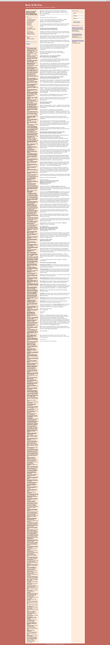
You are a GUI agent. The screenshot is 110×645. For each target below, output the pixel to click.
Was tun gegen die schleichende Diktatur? (32, 544)
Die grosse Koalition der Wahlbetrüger (31, 630)
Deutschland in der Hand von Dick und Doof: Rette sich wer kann (32, 451)
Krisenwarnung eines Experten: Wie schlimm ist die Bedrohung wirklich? (32, 510)
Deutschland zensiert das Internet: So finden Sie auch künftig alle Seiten (32, 565)
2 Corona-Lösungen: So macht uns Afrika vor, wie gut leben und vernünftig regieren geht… (32, 130)
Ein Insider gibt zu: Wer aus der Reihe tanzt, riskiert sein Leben (32, 503)
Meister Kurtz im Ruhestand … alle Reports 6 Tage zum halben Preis (32, 157)
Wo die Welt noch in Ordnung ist (32, 578)
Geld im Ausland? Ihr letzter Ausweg (31, 400)
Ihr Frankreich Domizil (30, 20)
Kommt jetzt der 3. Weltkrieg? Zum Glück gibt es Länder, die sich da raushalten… (32, 353)
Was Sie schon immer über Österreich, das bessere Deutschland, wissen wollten (31, 458)
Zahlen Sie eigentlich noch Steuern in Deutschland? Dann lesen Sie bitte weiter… (32, 248)
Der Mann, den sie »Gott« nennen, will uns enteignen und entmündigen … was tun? (32, 137)
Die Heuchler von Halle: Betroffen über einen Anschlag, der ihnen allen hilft (32, 199)
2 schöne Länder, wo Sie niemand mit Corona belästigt (32, 125)
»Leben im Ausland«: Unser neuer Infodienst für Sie (32, 615)
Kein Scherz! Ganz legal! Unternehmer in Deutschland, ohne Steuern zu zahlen (32, 325)
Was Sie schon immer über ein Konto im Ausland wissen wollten (32, 207)
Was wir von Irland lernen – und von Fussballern (32, 598)
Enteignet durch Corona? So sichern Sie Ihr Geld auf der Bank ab (32, 170)
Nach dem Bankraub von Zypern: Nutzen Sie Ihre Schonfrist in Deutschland (32, 439)
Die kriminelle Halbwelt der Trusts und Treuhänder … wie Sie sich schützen (32, 229)
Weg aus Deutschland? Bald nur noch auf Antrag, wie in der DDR (32, 449)
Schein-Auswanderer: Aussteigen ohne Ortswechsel (32, 590)
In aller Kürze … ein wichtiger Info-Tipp (32, 54)
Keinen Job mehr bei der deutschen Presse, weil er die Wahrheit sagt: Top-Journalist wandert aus (32, 349)
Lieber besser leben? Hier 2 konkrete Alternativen (31, 223)
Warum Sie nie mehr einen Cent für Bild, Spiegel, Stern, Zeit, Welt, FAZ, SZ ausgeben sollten (32, 395)
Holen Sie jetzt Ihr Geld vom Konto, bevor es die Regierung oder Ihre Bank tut (32, 181)
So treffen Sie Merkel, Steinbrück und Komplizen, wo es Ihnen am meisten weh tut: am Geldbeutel (32, 424)
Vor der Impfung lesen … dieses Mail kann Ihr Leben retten (32, 132)
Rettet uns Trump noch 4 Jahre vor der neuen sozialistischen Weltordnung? (32, 144)
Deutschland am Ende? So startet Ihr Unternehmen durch (32, 50)
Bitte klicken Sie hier (55, 324)
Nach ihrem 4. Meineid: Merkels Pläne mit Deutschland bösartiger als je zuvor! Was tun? (32, 262)
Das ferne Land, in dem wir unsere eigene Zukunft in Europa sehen (32, 72)
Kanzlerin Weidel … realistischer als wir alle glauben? (32, 52)
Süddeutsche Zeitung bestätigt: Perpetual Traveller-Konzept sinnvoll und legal (32, 434)
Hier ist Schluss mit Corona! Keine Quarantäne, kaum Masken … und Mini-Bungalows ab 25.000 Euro (32, 141)
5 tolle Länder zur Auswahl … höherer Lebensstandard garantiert (32, 185)
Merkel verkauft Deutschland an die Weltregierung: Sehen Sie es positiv (32, 240)
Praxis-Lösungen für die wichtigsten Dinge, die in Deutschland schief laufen (31, 313)
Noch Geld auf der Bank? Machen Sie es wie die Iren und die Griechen (32, 507)
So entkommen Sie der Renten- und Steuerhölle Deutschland (32, 193)
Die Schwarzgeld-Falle (76, 34)
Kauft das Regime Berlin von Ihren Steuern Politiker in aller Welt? (32, 70)
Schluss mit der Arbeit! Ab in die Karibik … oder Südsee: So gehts (32, 466)
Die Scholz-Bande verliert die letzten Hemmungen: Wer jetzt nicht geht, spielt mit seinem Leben (32, 107)
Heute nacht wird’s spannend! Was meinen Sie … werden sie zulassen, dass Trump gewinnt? (32, 318)
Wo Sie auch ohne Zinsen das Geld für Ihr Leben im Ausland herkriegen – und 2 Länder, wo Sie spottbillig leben (32, 307)
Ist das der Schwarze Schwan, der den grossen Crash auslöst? (32, 175)
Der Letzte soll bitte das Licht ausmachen (31, 549)
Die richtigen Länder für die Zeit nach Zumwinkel (32, 606)
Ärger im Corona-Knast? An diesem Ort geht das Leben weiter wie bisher (32, 165)
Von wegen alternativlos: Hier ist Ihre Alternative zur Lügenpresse (32, 211)
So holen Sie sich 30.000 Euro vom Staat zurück (32, 521)
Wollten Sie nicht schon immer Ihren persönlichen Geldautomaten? (32, 191)
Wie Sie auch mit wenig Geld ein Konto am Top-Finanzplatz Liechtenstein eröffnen (32, 85)
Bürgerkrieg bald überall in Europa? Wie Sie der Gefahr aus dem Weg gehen (32, 496)
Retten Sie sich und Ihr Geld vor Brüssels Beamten (32, 635)
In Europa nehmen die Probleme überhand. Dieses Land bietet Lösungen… (32, 499)
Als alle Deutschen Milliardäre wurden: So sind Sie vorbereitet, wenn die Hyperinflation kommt (32, 127)
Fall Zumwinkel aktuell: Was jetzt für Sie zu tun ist (32, 608)
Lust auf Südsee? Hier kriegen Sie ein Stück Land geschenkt (32, 225)
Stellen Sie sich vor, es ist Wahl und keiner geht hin (32, 571)
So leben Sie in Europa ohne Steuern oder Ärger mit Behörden (32, 441)
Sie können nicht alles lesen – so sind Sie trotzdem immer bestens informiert (32, 90)
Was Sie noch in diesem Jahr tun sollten (32, 629)
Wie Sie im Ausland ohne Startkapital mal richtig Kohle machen (32, 242)
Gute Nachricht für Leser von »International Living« (31, 620)
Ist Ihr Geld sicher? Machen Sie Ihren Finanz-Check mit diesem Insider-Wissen (32, 388)
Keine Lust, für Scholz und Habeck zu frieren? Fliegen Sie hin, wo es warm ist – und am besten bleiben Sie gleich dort (32, 79)
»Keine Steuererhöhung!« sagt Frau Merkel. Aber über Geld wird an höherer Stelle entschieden (32, 421)
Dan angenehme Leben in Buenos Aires (32, 602)
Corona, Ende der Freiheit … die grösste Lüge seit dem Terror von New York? (32, 172)
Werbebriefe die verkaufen (77, 27)
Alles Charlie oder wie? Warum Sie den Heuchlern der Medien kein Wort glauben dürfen (32, 383)
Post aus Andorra (29, 642)
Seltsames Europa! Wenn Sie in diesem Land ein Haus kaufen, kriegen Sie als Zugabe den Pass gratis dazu (32, 264)
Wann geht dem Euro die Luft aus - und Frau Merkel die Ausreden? (32, 523)
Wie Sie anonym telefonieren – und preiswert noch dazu (32, 409)
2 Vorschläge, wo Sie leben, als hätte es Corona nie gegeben (32, 139)
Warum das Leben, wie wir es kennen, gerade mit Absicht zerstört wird (32, 76)
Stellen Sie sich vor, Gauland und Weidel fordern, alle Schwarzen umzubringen (32, 237)
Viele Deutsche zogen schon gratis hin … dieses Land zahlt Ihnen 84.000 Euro (32, 58)
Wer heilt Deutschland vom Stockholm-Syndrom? (31, 149)
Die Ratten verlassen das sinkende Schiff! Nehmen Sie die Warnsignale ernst (32, 538)
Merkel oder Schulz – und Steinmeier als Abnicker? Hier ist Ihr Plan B (32, 315)
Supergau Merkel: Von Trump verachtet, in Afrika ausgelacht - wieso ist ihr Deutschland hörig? (32, 154)
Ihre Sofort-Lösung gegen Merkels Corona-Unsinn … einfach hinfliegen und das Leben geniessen (32, 116)
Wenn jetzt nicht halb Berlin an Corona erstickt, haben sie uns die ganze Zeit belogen (32, 159)
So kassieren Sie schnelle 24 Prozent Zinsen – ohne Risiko (31, 505)
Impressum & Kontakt (30, 38)
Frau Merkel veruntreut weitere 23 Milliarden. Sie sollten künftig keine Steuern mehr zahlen (32, 366)
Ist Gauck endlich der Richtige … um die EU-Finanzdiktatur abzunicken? (32, 475)
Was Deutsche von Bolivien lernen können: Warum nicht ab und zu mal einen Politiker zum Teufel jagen (32, 188)
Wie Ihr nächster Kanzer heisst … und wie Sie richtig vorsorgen (32, 638)
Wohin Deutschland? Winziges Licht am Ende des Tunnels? (32, 48)
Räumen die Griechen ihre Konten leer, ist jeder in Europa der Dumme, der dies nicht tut (32, 364)
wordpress (55, 644)
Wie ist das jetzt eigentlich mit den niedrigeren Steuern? (32, 553)
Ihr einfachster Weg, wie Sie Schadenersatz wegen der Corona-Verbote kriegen (32, 147)
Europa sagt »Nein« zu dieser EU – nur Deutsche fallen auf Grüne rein (32, 218)
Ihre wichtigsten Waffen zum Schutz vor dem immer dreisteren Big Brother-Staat (32, 381)
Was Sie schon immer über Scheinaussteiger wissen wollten (32, 426)
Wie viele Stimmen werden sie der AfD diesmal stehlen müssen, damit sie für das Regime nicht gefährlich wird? (32, 284)
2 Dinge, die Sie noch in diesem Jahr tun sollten (32, 583)
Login (108, 0)
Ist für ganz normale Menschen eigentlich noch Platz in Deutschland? (32, 250)
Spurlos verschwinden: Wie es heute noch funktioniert (32, 414)
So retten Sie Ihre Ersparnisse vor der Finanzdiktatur (32, 462)
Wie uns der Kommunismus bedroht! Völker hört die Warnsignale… (31, 179)
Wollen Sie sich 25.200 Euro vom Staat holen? (32, 575)
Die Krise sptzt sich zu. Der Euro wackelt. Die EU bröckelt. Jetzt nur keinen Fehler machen (32, 540)
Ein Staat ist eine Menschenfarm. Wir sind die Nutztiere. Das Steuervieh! (32, 487)
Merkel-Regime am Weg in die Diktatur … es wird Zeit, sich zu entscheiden (32, 152)
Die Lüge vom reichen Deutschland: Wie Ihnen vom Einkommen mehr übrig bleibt (32, 205)
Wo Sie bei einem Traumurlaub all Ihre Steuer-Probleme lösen (32, 177)
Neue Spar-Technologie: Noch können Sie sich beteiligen (31, 567)
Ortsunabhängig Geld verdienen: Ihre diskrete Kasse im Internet (32, 428)
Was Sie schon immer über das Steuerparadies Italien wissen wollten (32, 490)
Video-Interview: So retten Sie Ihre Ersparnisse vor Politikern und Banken (32, 478)
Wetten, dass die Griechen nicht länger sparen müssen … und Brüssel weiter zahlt (32, 378)
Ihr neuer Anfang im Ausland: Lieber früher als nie (32, 559)
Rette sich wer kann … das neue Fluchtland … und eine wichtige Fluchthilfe (32, 98)
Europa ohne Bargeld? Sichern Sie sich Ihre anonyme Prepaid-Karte (32, 453)
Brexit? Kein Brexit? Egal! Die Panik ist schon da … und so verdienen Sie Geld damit (32, 213)
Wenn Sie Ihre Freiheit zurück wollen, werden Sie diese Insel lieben (32, 122)
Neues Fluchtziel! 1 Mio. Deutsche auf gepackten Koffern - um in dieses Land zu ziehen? (32, 61)
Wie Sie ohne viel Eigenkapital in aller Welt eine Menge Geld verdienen (32, 234)
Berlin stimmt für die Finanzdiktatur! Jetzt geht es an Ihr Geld (32, 464)
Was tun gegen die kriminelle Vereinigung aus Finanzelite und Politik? (32, 361)
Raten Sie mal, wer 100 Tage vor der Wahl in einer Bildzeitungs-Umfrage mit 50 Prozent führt (32, 293)
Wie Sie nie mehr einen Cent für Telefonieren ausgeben (32, 626)
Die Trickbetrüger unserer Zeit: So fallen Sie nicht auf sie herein (32, 530)
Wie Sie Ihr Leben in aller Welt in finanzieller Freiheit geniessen (32, 342)
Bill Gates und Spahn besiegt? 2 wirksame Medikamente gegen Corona (32, 162)
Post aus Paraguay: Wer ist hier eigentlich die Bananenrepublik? (32, 227)
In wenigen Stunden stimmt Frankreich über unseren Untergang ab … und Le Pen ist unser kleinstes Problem (32, 301)
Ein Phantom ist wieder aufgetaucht (30, 592)
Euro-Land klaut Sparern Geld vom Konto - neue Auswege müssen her (32, 398)
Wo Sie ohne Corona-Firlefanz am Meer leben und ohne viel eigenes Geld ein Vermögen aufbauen (32, 93)
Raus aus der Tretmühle (31, 621)
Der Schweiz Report (30, 21)
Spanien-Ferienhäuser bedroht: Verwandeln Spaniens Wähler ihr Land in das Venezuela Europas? (32, 391)
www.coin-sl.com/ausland (49, 224)
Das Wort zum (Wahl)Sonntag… (32, 632)
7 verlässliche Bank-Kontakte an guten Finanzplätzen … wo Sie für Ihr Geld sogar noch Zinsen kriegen (32, 332)
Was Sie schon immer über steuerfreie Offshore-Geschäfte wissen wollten (31, 472)
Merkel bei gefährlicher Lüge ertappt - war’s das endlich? (31, 252)
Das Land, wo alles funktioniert (32, 601)
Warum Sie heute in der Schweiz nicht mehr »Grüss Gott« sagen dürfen (32, 528)
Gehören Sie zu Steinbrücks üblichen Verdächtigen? (31, 612)
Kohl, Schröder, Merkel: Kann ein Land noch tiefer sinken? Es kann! (32, 494)
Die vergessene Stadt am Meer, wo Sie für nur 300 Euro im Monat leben (32, 82)
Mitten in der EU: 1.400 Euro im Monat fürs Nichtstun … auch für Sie (32, 445)
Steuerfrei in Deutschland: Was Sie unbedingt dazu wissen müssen (32, 323)
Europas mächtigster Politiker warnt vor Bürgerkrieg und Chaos (32, 534)
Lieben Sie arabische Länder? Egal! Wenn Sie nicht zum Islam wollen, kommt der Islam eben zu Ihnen (32, 355)
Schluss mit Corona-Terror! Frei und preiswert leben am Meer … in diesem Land (32, 120)
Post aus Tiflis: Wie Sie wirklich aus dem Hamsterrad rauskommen (32, 195)
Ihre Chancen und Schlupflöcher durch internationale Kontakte (32, 470)
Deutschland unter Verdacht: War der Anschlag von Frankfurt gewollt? (32, 516)
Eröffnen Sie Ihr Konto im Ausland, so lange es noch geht (32, 443)
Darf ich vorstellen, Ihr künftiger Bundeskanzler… (32, 580)
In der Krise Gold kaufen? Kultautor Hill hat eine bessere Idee (32, 555)
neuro (63, 644)
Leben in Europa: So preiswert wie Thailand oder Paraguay (32, 586)
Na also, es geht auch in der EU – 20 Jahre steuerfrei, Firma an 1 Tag (32, 112)
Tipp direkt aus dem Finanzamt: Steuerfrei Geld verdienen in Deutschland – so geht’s (32, 320)
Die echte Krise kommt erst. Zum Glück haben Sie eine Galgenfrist (32, 577)
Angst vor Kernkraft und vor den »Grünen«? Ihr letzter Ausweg (32, 512)
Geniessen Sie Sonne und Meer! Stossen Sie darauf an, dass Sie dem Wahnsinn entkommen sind (32, 295)
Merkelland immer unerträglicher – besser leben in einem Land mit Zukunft (32, 109)
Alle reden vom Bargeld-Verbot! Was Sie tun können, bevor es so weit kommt (32, 347)
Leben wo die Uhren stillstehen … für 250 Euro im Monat (32, 273)
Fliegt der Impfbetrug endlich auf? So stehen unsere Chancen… (32, 100)
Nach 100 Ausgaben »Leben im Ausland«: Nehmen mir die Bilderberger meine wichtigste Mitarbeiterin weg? (32, 335)
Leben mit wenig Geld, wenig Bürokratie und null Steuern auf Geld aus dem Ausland (32, 68)
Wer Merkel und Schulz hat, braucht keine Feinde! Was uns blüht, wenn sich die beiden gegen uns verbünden (32, 268)
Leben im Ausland (30, 31)
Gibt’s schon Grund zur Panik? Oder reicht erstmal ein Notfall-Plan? (32, 304)
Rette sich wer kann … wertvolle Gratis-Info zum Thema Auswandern (32, 95)
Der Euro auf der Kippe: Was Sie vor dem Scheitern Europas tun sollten (32, 455)
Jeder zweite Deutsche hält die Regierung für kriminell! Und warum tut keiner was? (31, 519)
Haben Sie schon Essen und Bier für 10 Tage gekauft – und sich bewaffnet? (32, 327)
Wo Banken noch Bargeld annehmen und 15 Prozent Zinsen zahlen (32, 386)
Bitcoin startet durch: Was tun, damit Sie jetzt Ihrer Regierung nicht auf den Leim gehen (32, 288)
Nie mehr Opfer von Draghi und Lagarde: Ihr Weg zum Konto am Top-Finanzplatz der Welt (32, 202)
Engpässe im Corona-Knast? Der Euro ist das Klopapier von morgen (32, 167)
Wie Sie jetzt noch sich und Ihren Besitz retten (32, 563)
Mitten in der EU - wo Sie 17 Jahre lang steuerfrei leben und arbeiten (32, 257)
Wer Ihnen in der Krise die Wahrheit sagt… (31, 492)
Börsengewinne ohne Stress (78, 40)
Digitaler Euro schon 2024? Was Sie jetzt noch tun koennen (32, 56)
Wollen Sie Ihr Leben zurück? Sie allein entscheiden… (32, 102)
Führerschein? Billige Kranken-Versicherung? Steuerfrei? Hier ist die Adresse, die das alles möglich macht (32, 339)
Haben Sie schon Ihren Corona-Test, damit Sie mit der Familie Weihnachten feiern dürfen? (32, 104)
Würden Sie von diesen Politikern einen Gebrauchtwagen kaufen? (32, 543)
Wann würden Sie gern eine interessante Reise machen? (31, 184)
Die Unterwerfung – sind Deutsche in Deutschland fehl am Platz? (32, 221)
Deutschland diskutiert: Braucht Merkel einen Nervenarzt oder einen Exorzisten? (32, 215)
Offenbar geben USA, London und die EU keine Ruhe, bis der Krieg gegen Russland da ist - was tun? (32, 259)
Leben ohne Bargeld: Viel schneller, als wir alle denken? (32, 369)
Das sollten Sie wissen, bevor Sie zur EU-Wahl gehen (32, 219)
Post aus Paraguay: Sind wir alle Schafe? (32, 376)
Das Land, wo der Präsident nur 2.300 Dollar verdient (32, 573)
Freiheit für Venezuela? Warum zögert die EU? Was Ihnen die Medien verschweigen (32, 232)
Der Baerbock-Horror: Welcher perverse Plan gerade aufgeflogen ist (32, 114)
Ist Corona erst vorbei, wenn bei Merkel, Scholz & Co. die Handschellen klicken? (32, 63)
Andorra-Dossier (29, 25)
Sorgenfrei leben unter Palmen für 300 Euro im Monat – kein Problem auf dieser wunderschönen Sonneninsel (32, 281)
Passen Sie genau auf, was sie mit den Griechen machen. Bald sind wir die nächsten (32, 547)
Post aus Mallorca (30, 27)
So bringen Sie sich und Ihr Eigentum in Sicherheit (31, 569)
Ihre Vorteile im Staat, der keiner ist (32, 604)
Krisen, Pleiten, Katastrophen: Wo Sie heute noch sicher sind (32, 514)
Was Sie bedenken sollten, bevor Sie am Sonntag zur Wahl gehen (32, 557)
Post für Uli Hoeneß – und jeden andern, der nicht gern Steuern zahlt (32, 436)
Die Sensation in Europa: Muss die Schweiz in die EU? (32, 66)
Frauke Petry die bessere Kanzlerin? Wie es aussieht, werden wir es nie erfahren (31, 344)
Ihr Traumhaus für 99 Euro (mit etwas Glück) (32, 581)
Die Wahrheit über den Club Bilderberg (31, 599)
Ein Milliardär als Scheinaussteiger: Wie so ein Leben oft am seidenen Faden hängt (32, 419)
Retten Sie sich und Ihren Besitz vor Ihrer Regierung (32, 447)
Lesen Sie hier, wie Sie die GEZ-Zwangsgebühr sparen (32, 209)
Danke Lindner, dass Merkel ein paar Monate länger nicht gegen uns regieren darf (32, 278)
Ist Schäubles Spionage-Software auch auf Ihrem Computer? (32, 482)
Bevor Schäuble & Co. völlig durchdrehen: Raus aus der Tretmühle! (31, 618)
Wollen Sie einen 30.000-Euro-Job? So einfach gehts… (32, 402)
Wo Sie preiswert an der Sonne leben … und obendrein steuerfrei (32, 197)
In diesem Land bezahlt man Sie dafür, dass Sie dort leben (32, 460)
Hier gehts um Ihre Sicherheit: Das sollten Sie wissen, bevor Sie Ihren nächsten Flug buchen (32, 373)
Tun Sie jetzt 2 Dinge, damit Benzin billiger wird (31, 596)
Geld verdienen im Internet (31, 19)
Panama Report (29, 22)
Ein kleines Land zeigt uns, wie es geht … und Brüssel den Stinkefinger (32, 412)
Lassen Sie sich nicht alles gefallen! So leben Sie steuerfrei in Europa (32, 393)
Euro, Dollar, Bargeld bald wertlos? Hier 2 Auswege (31, 501)
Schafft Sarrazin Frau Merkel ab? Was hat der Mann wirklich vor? (32, 532)
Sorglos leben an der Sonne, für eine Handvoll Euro (32, 551)
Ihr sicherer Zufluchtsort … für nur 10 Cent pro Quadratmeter (32, 330)
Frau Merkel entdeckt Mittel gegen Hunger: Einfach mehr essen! (32, 594)
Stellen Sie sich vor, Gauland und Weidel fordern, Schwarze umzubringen (32, 271)
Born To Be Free (33, 5)
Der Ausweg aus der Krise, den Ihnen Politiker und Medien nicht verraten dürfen (32, 480)
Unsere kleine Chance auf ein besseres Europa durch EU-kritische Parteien (31, 404)
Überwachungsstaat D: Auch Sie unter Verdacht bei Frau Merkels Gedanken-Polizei (32, 416)
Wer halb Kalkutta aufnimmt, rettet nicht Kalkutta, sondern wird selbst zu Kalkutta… (32, 245)
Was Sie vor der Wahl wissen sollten (31, 633)
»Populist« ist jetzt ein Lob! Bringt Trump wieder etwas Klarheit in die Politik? (32, 310)
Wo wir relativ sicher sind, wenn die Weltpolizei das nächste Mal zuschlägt (32, 371)
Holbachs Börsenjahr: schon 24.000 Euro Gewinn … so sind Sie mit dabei (32, 298)
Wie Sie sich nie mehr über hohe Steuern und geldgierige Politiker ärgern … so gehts (32, 255)
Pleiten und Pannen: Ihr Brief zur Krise (32, 588)
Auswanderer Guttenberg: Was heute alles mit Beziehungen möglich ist (32, 485)
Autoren (28, 37)
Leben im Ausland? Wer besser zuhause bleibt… (32, 614)
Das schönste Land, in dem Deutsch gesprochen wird (31, 74)
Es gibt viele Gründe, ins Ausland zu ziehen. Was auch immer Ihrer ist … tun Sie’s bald (32, 407)
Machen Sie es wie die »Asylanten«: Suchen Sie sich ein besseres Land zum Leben (32, 359)
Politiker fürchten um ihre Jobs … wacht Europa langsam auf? (32, 468)
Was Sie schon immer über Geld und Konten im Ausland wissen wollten (32, 276)
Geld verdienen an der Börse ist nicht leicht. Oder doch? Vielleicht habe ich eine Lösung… (32, 525)
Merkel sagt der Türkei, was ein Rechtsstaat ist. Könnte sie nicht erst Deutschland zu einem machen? (32, 430)
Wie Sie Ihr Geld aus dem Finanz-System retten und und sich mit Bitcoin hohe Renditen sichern (32, 134)
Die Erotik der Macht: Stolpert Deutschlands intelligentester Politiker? (32, 623)
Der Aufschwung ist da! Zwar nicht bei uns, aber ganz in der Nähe (32, 536)
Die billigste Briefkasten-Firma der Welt (32, 610)
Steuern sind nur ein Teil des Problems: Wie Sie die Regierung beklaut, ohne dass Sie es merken (32, 290)
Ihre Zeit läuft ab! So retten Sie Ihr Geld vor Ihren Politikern (32, 561)
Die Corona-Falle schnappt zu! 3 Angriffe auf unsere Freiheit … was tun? (32, 87)
